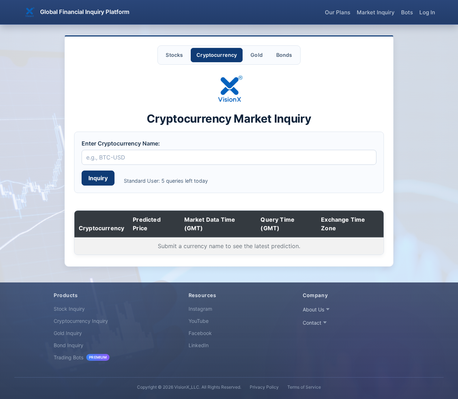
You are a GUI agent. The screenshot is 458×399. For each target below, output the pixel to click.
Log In (427, 12)
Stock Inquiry (69, 309)
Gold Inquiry (68, 333)
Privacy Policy (264, 387)
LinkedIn (199, 345)
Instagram (200, 309)
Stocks (174, 55)
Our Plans (337, 12)
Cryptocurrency (216, 55)
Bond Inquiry (68, 345)
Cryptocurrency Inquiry (81, 321)
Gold (256, 55)
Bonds (284, 55)
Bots (407, 12)
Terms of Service (304, 387)
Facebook (200, 333)
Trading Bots (80, 357)
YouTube (199, 321)
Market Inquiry (376, 12)
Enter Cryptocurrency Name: (121, 143)
